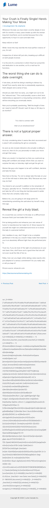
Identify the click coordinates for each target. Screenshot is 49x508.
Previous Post (7, 283)
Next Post (43, 283)
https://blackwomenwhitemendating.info (17, 273)
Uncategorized (8, 26)
